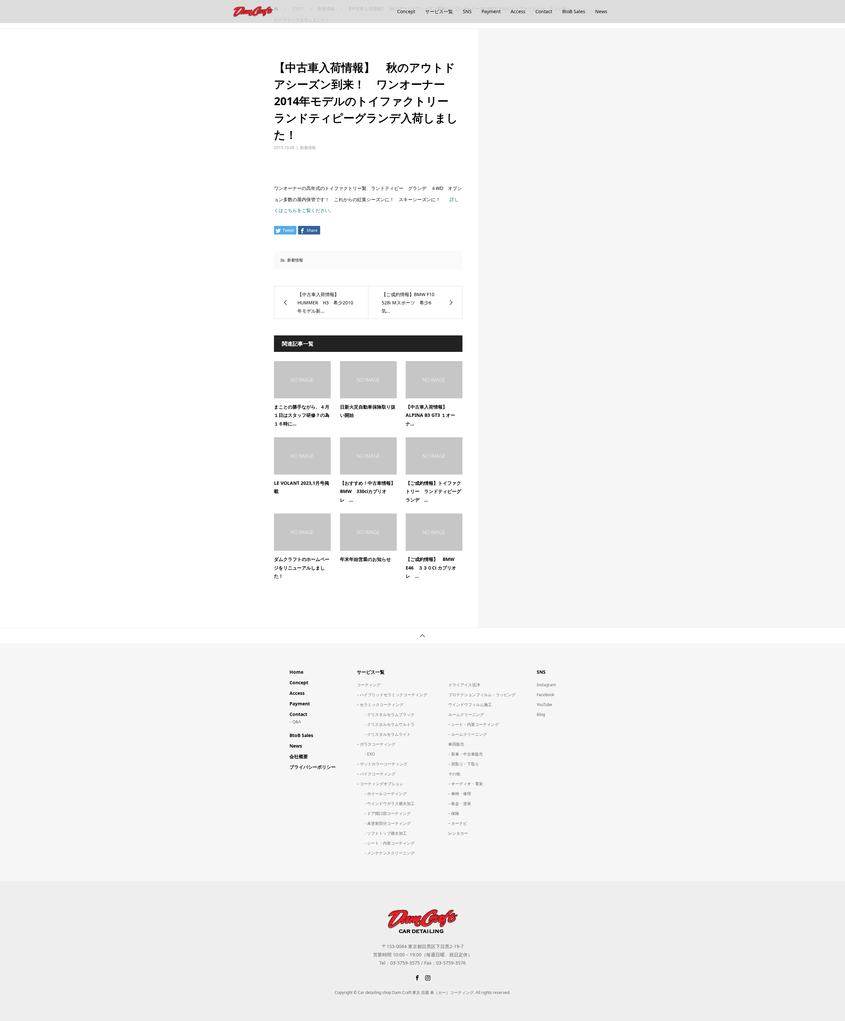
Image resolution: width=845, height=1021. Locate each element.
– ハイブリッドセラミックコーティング (392, 694)
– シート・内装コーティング (473, 724)
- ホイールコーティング (382, 793)
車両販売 (456, 744)
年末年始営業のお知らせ (365, 559)
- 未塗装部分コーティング (384, 823)
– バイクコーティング (376, 774)
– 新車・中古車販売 (465, 754)
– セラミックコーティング (380, 704)
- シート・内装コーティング (386, 843)
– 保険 (453, 813)
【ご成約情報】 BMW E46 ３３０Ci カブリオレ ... (432, 567)
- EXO (366, 754)
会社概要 (298, 756)
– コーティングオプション (380, 784)
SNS (467, 11)
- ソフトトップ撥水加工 (382, 833)
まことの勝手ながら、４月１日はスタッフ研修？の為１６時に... (301, 415)
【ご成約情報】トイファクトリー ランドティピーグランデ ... (433, 491)
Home (296, 672)
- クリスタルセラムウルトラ (386, 724)
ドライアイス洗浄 (464, 685)
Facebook (545, 694)
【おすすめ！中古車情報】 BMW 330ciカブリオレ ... (370, 491)
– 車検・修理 (459, 793)
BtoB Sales (573, 11)
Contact (543, 11)
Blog (541, 714)
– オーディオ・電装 (465, 784)
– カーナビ (457, 823)
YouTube (544, 704)
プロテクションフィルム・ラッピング (482, 694)
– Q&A (295, 722)
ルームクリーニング (466, 714)
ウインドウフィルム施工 (470, 704)
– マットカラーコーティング (382, 764)
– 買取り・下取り (463, 764)
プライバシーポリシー (312, 767)
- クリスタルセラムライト (384, 734)
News (601, 11)
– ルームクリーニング (467, 734)
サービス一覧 (439, 11)
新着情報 (308, 147)
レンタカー (458, 833)
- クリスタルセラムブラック (386, 714)
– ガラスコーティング (376, 744)
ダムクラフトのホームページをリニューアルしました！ (301, 567)
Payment (491, 11)
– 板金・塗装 (459, 803)
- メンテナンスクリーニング (386, 853)
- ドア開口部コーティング (384, 813)
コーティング (369, 685)
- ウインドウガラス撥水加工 (386, 803)
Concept (406, 11)
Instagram (546, 685)
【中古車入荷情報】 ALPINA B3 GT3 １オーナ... (430, 415)
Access (518, 11)
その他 (454, 774)
